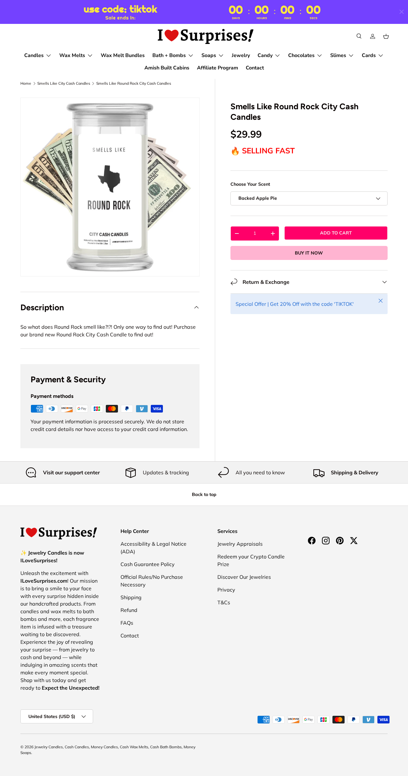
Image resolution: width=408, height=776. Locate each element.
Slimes (338, 55)
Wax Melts (72, 55)
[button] (386, 36)
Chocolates (301, 55)
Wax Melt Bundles (123, 55)
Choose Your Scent (250, 184)
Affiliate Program (217, 67)
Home (25, 83)
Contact (255, 67)
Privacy (226, 589)
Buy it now (309, 253)
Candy (265, 55)
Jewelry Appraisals (240, 544)
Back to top (204, 494)
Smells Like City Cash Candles (63, 83)
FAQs (126, 623)
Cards (369, 55)
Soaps (208, 55)
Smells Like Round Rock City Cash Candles (133, 83)
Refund (128, 610)
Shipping (131, 597)
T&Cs (223, 602)
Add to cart (336, 233)
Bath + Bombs (169, 55)
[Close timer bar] (401, 11)
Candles (34, 55)
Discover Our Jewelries (244, 577)
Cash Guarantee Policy (147, 564)
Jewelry (241, 55)
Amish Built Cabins (166, 67)
